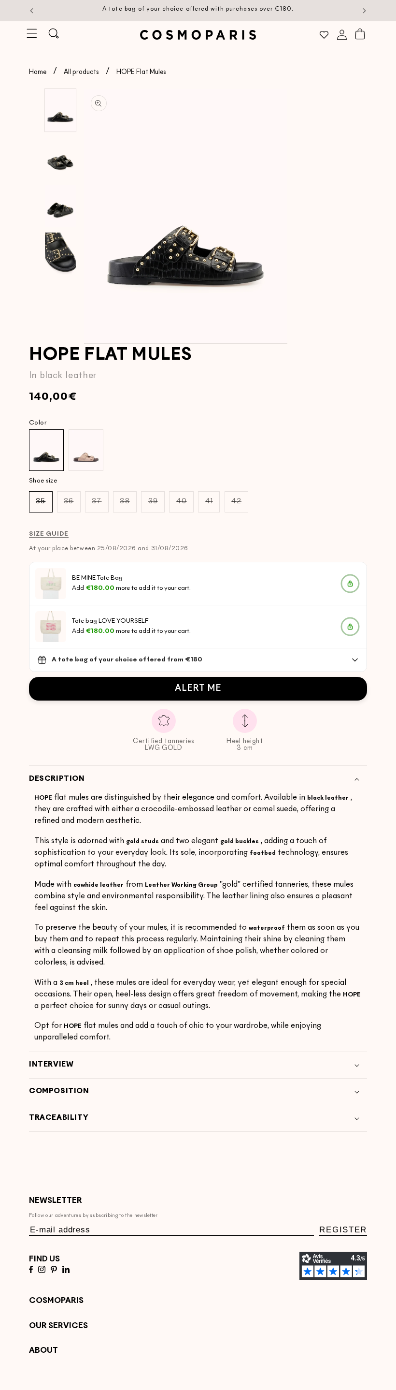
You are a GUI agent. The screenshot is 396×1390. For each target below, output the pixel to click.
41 (212, 504)
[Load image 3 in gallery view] (60, 206)
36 (72, 504)
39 (156, 504)
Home (37, 72)
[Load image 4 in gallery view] (60, 254)
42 (239, 504)
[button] (32, 34)
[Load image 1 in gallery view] (60, 110)
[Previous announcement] (31, 10)
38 (128, 504)
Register (343, 1229)
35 (44, 504)
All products (81, 72)
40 (185, 504)
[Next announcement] (364, 10)
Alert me (198, 688)
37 (100, 504)
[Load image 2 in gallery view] (60, 158)
